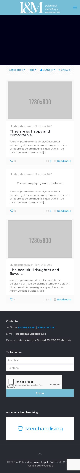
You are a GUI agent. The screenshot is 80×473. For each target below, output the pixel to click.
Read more (64, 160)
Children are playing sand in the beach (40, 183)
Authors (47, 69)
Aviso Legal (41, 462)
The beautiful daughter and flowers (34, 272)
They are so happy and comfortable (30, 133)
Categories (16, 69)
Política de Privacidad (40, 465)
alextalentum (22, 126)
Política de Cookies (61, 462)
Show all (66, 69)
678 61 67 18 (46, 327)
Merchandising (43, 428)
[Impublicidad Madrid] (40, 7)
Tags (31, 69)
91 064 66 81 (26, 327)
